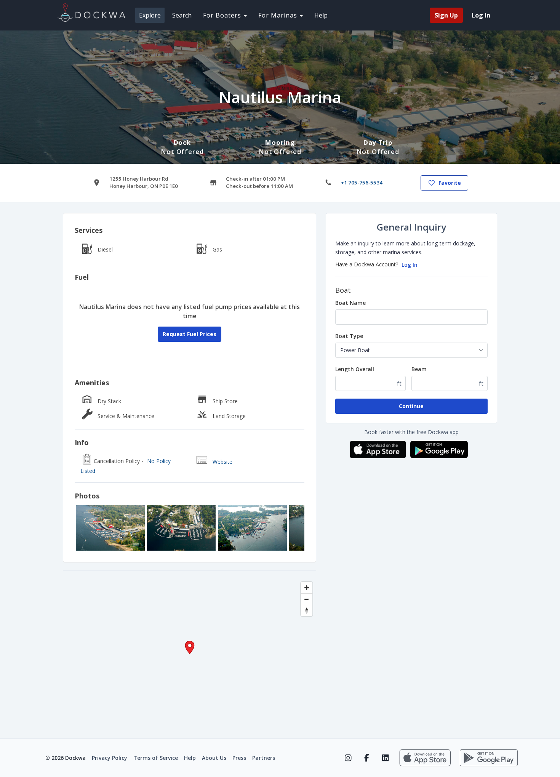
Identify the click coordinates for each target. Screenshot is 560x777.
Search (182, 15)
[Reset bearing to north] (306, 610)
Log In (410, 264)
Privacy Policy (109, 757)
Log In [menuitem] (481, 15)
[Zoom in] (306, 587)
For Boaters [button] (223, 15)
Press (239, 757)
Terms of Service (155, 757)
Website (222, 461)
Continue (411, 406)
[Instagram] (348, 758)
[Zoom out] (306, 599)
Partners (263, 757)
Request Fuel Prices (189, 334)
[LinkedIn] (385, 758)
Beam (419, 369)
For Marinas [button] (278, 15)
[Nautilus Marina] (110, 528)
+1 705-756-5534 (361, 182)
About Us (214, 757)
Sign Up (446, 15)
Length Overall (354, 369)
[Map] (189, 654)
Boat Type (349, 336)
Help (321, 15)
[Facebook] (366, 758)
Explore (150, 15)
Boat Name (350, 302)
